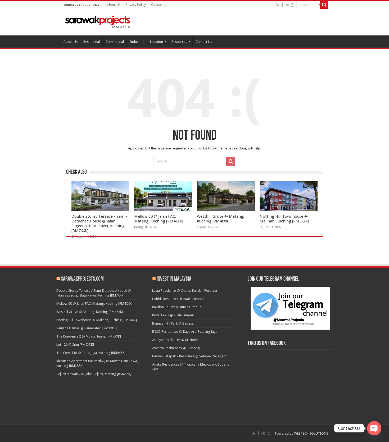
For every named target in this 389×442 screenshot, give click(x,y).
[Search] (324, 5)
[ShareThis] (287, 5)
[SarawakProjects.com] (98, 21)
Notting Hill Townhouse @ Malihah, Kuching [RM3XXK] (284, 219)
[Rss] (278, 5)
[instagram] (292, 5)
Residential (91, 42)
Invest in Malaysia (174, 279)
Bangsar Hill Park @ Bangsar (173, 323)
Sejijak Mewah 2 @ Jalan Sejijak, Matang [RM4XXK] (93, 374)
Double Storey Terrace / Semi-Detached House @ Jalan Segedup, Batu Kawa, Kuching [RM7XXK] (99, 223)
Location (156, 42)
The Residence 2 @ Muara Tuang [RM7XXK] (88, 336)
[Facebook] (282, 5)
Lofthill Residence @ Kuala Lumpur (178, 299)
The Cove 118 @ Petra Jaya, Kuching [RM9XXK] (90, 353)
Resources (179, 42)
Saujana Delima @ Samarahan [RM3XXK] (86, 328)
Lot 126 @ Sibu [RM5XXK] (75, 345)
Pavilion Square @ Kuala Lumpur (176, 307)
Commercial (115, 42)
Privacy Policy (136, 5)
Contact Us (159, 5)
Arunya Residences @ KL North (175, 340)
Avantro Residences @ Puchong (176, 348)
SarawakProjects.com (82, 279)
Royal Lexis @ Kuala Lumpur (173, 315)
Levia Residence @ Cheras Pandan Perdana (184, 291)
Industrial (137, 42)
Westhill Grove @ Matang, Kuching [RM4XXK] (220, 219)
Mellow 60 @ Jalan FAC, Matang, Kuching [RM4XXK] (158, 219)
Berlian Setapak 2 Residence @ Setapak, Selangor (189, 356)
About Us (113, 5)
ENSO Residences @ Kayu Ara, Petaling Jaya (184, 332)
